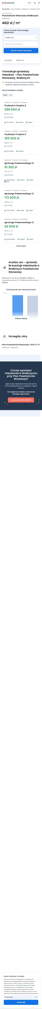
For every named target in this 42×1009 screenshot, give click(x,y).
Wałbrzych (25, 9)
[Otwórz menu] (39, 3)
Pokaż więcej (21, 246)
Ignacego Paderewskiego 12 (19, 163)
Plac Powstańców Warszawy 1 (16, 344)
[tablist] (7, 95)
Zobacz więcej (21, 318)
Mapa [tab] (5, 95)
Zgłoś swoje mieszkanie (21, 400)
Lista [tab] (10, 95)
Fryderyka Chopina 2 (15, 105)
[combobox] (19, 37)
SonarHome (6, 9)
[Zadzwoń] (35, 3)
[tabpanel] (21, 173)
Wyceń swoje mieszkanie (21, 50)
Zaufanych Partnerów (22, 985)
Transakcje (8, 60)
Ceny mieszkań (16, 9)
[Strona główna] (8, 3)
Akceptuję (21, 1002)
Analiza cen (20, 60)
